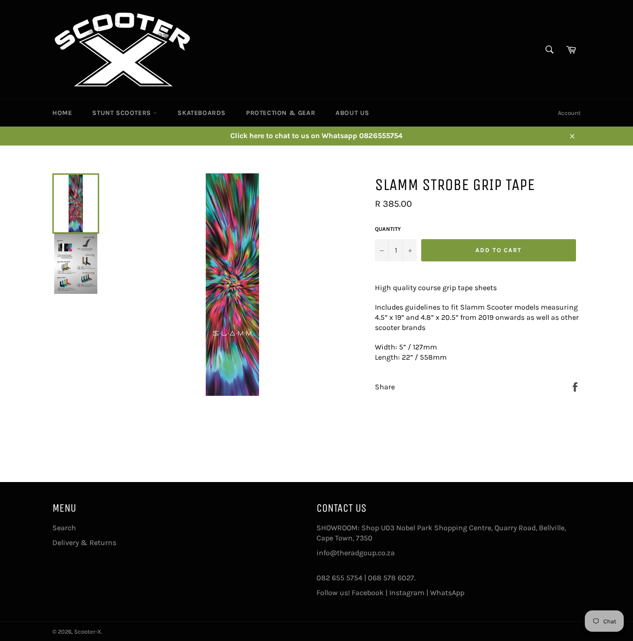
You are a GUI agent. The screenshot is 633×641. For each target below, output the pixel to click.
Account (569, 112)
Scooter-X (87, 631)
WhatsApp (447, 592)
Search (64, 527)
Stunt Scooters (122, 113)
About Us (352, 113)
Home (62, 113)
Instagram (406, 592)
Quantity (388, 229)
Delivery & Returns (84, 542)
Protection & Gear (280, 113)
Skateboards (201, 113)
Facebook (368, 592)
